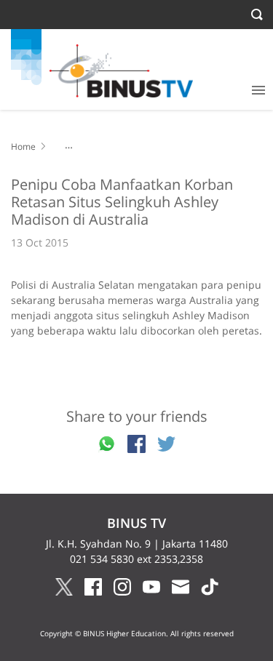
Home (23, 146)
